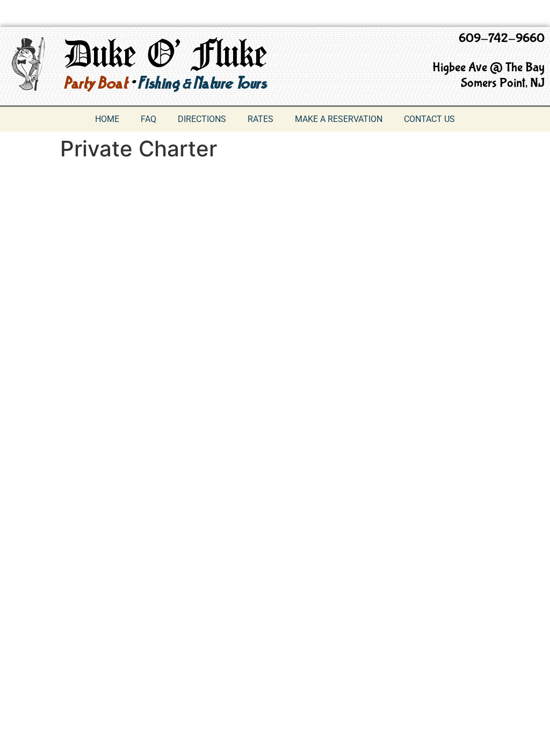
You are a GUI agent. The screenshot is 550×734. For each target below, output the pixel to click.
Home (107, 119)
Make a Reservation (338, 119)
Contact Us (429, 119)
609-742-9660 (502, 38)
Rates (260, 119)
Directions (202, 119)
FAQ (148, 119)
